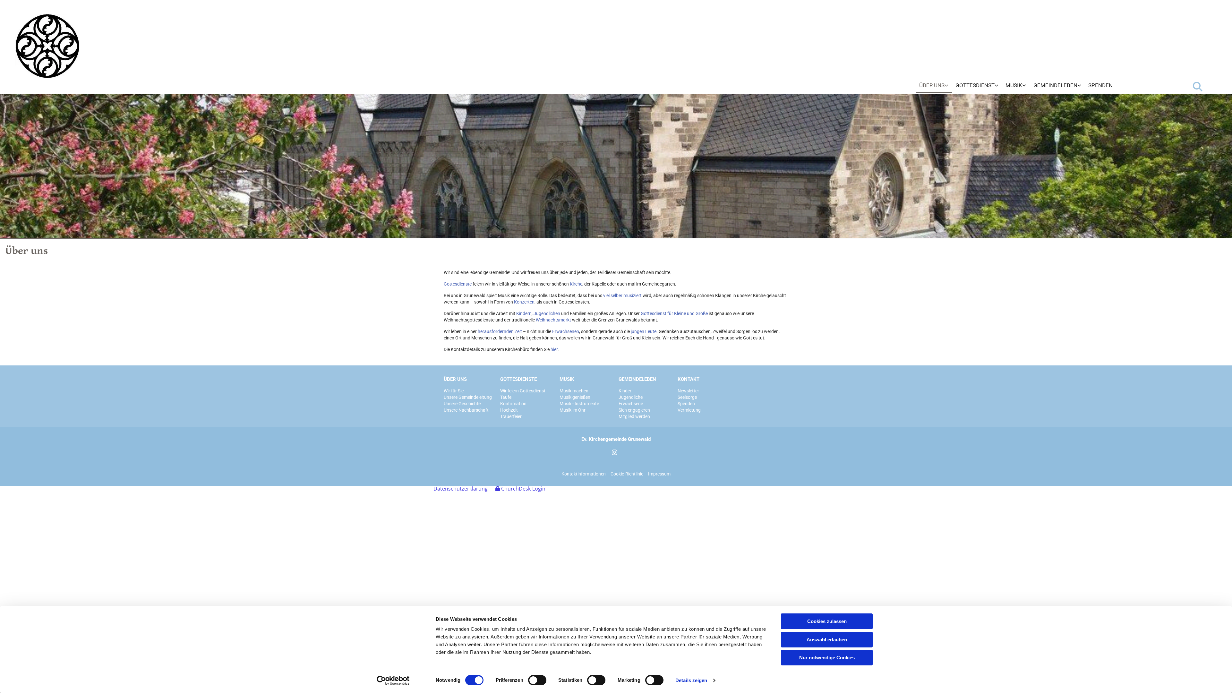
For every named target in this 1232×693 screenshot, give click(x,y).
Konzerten (524, 301)
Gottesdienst (975, 85)
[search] (1197, 86)
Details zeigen (691, 680)
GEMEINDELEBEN (637, 379)
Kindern (524, 313)
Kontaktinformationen (583, 473)
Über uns (932, 85)
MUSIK (567, 379)
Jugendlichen (547, 313)
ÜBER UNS (455, 379)
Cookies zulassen (827, 621)
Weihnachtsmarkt (553, 319)
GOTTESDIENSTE (518, 379)
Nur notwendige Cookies (827, 657)
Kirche (576, 284)
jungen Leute (643, 331)
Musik (1013, 85)
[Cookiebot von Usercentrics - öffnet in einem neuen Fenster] (393, 680)
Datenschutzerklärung (460, 488)
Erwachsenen (565, 331)
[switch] (537, 680)
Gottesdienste (458, 284)
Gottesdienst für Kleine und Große (674, 313)
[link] (934, 85)
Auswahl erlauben (827, 639)
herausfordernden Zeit (500, 331)
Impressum (659, 473)
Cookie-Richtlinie (627, 473)
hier (554, 349)
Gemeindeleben (1055, 85)
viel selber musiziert (622, 295)
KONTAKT (688, 379)
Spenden (1100, 85)
